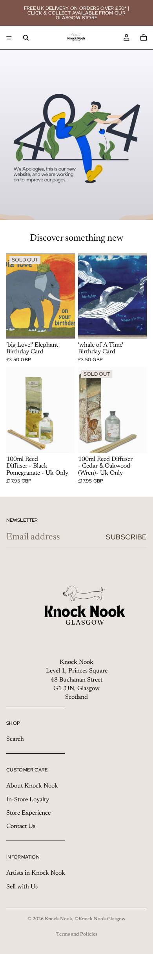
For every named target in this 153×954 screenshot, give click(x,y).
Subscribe (126, 536)
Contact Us (20, 827)
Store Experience (28, 813)
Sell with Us (22, 887)
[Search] (26, 37)
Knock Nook (58, 919)
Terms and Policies (76, 934)
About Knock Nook (32, 786)
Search (15, 739)
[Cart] (143, 37)
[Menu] (9, 38)
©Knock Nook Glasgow (100, 919)
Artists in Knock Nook (35, 873)
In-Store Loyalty (27, 800)
